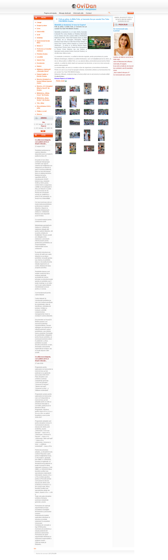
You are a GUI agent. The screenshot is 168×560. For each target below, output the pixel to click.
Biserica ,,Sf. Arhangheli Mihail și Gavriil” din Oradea (44, 88)
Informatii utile (78, 13)
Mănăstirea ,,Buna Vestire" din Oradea (43, 99)
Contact (89, 13)
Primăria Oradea (42, 54)
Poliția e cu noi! (42, 111)
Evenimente (41, 63)
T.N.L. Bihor (40, 103)
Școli (38, 35)
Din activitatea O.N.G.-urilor (44, 107)
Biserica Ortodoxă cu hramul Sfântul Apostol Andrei (44, 81)
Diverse (39, 114)
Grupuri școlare (42, 25)
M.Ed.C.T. (40, 46)
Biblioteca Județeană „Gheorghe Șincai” (44, 70)
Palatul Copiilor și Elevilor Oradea (42, 75)
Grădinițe (40, 38)
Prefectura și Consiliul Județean (44, 50)
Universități (40, 31)
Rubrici (39, 66)
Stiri (35, 548)
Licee (38, 28)
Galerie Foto (41, 60)
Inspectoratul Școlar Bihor (43, 42)
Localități (40, 57)
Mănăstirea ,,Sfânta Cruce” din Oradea (43, 94)
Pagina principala (50, 13)
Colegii (39, 22)
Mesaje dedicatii (65, 13)
